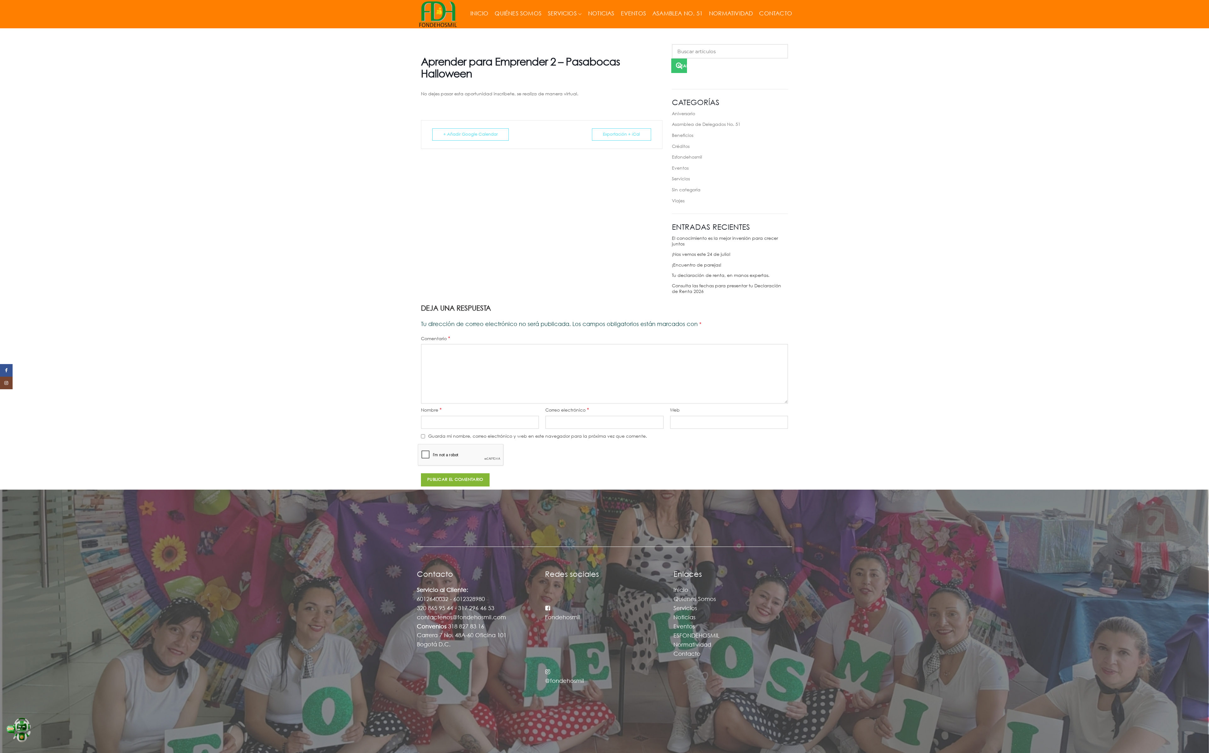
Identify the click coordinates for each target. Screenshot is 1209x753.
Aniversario (683, 114)
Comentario (435, 338)
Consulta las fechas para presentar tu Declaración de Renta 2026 (726, 289)
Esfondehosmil (687, 157)
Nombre (431, 410)
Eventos (680, 168)
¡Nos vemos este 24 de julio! (701, 254)
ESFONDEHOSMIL (696, 636)
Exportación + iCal (621, 134)
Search (682, 66)
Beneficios (682, 135)
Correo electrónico (567, 410)
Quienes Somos (694, 599)
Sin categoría (686, 190)
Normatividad (692, 645)
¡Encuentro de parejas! (696, 265)
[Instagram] (6, 383)
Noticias (684, 618)
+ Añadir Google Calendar (470, 134)
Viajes (678, 201)
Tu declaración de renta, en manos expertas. (720, 275)
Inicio (680, 590)
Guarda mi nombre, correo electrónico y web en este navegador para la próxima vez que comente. (537, 436)
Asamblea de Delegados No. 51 (706, 124)
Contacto (687, 654)
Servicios (681, 179)
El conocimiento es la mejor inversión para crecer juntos (725, 241)
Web (675, 410)
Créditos (681, 146)
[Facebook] (6, 370)
